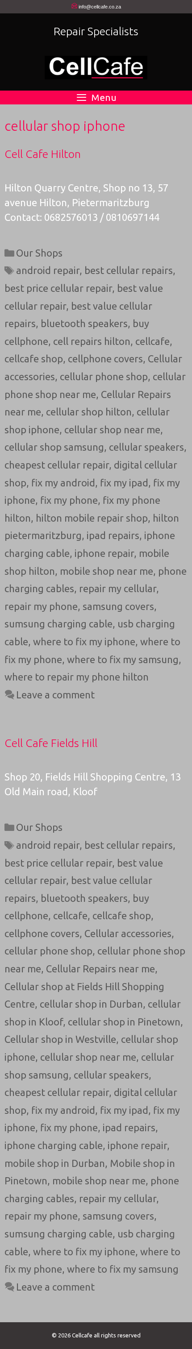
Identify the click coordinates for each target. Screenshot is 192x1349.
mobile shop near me (106, 571)
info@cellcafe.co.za (100, 6)
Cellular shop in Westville (60, 1039)
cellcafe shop (33, 358)
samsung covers (118, 606)
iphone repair (104, 553)
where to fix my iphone (84, 641)
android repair (47, 270)
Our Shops (39, 252)
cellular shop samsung (54, 446)
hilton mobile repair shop (92, 517)
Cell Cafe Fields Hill (50, 743)
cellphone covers (105, 358)
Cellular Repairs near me (100, 968)
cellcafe (152, 341)
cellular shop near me (112, 429)
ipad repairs (113, 535)
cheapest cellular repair (56, 464)
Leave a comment (55, 694)
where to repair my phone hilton (76, 676)
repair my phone (41, 606)
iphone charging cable (53, 1145)
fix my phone (69, 500)
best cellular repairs (128, 270)
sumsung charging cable (58, 623)
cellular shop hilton (89, 411)
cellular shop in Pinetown (124, 1021)
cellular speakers (146, 446)
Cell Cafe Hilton (42, 154)
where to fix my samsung (123, 659)
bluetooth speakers (84, 323)
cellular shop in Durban (91, 1003)
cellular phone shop (104, 376)
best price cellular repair (58, 288)
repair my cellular (117, 588)
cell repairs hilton (91, 341)
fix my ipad (124, 482)
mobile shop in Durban (54, 1163)
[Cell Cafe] (96, 66)
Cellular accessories (127, 933)
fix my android (63, 482)
